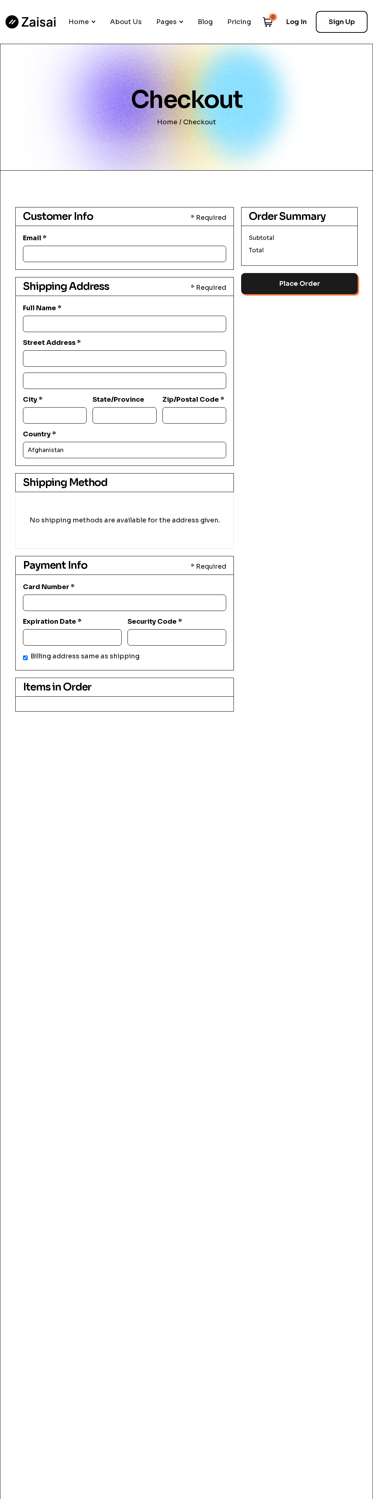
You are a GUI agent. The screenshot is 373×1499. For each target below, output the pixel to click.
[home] (30, 21)
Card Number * (49, 587)
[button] (81, 22)
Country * (39, 434)
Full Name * (42, 308)
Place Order (299, 284)
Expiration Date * (52, 622)
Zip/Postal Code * (193, 400)
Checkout (199, 122)
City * (33, 400)
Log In (296, 22)
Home (167, 122)
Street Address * (52, 343)
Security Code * (154, 622)
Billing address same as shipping (85, 656)
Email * (35, 238)
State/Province (118, 400)
